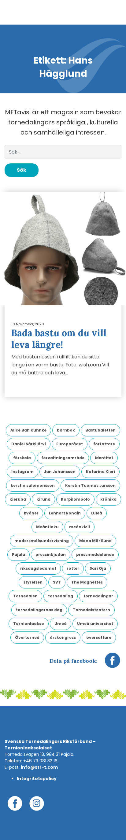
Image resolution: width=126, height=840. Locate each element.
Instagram (22, 471)
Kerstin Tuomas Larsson (90, 485)
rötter (73, 568)
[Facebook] (112, 663)
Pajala (18, 554)
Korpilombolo (75, 499)
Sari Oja (98, 568)
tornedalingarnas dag (39, 609)
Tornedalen (25, 596)
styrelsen (33, 582)
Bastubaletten (100, 430)
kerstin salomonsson (33, 485)
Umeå (60, 623)
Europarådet (69, 444)
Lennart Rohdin (65, 513)
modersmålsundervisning (41, 540)
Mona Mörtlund (95, 540)
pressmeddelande (95, 554)
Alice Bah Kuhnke (28, 430)
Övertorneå (27, 637)
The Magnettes (87, 582)
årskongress (63, 637)
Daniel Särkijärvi (28, 444)
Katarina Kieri (100, 471)
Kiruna (43, 499)
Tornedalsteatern (91, 609)
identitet (104, 457)
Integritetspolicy (37, 779)
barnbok (66, 430)
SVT (57, 582)
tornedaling (60, 596)
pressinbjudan (50, 554)
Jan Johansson (60, 471)
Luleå (96, 513)
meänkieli (79, 526)
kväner (31, 513)
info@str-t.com (39, 767)
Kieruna (17, 499)
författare (104, 444)
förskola (22, 457)
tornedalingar (98, 596)
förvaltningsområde (62, 457)
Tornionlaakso (28, 623)
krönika (108, 499)
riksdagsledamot (38, 568)
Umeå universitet (95, 623)
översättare (98, 637)
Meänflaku (47, 526)
